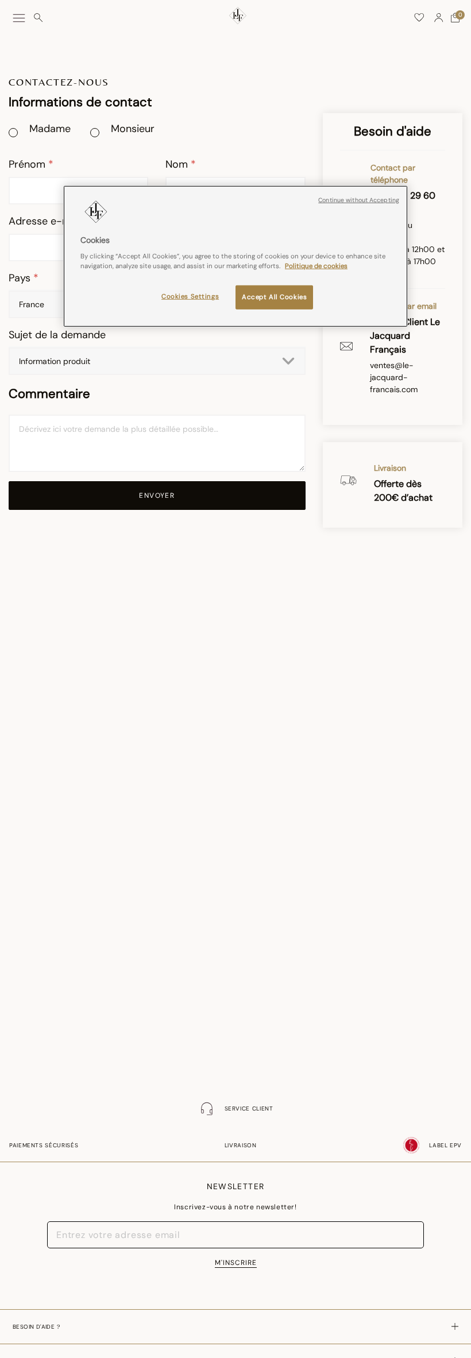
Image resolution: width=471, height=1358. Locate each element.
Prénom (28, 164)
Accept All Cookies (274, 297)
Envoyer (157, 495)
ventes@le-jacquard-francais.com (394, 377)
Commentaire (49, 393)
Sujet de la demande (57, 335)
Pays (21, 278)
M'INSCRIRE (236, 1262)
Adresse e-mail (46, 221)
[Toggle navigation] (19, 18)
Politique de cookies (316, 266)
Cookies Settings (190, 296)
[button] (439, 18)
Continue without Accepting (358, 200)
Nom (178, 164)
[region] (235, 256)
